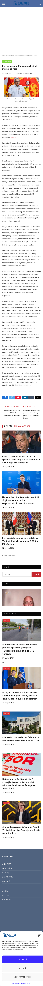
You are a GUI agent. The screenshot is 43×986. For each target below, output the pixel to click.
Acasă (4, 55)
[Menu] (3, 3)
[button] (39, 936)
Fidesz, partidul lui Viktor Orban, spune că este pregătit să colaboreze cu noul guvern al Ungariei (21, 460)
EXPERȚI (5, 873)
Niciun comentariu (24, 73)
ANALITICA (6, 864)
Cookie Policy (16, 983)
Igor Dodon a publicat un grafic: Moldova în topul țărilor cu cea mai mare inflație (31, 414)
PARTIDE (5, 895)
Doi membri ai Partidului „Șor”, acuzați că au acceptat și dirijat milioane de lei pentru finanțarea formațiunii (18, 783)
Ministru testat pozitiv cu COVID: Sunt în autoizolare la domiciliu (12, 413)
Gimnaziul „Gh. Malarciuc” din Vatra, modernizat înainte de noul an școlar (21, 739)
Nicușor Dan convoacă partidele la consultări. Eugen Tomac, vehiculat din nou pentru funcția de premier (20, 696)
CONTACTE (6, 900)
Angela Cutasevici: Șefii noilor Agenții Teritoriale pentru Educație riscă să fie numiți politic (21, 830)
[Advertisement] (21, 31)
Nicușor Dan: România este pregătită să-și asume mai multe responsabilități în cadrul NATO (20, 500)
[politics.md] (21, 3)
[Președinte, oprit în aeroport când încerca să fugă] (21, 87)
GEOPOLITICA (7, 61)
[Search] (39, 3)
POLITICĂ (6, 620)
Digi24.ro (13, 138)
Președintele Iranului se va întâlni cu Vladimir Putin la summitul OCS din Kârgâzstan (20, 541)
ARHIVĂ (5, 891)
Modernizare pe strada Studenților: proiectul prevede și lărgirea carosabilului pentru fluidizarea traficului (20, 649)
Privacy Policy (25, 983)
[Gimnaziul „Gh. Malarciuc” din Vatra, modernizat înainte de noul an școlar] (21, 723)
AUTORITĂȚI (7, 868)
